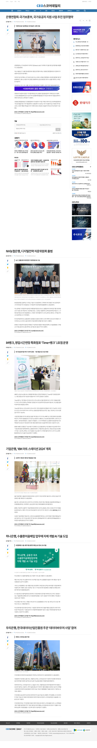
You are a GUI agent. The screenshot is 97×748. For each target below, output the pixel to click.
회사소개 (8, 723)
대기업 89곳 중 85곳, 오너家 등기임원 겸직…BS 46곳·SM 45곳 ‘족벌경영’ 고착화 (54, 152)
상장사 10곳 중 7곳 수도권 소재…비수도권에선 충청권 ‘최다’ (37, 151)
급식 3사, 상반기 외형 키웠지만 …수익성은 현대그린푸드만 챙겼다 (83, 77)
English (11, 1)
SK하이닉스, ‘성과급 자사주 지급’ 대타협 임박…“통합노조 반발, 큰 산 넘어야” (83, 58)
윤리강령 (65, 723)
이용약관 (28, 723)
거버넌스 (27, 10)
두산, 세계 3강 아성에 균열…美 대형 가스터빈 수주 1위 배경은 (83, 42)
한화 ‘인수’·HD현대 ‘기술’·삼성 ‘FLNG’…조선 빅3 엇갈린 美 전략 (83, 50)
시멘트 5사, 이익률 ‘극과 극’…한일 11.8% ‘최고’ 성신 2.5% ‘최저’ (83, 62)
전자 (35, 10)
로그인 (90, 1)
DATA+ (78, 10)
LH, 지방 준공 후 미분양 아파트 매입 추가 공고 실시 (83, 54)
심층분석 (19, 10)
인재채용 (18, 723)
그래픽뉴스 (69, 10)
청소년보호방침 (54, 723)
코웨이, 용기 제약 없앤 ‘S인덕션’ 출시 (83, 65)
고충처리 (88, 723)
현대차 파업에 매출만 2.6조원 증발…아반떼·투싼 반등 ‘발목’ (83, 73)
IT (40, 10)
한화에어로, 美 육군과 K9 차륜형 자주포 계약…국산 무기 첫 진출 (83, 46)
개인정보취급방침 (40, 723)
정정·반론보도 (77, 723)
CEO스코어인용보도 (77, 167)
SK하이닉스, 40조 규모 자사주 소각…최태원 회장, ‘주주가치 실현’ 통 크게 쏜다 (83, 69)
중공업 (53, 10)
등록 (58, 129)
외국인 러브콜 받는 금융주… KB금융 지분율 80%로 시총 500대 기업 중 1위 (40, 161)
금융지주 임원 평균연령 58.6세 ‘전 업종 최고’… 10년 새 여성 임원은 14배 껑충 (21, 171)
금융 (46, 10)
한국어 (7, 1)
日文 (15, 1)
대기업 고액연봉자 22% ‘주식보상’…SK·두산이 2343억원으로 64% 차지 (21, 152)
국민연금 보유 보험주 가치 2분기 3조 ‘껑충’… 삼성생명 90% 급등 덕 (39, 170)
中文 (19, 1)
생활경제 (61, 10)
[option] (81, 103)
